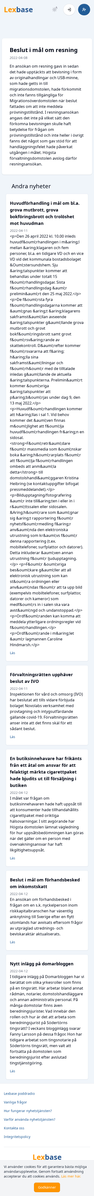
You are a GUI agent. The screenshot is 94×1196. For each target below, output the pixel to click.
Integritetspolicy (17, 1136)
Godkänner (47, 1187)
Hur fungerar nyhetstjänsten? (28, 1110)
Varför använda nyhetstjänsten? (29, 1119)
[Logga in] (69, 9)
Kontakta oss (14, 1128)
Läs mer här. (71, 1176)
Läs (12, 653)
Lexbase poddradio (19, 1093)
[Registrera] (84, 9)
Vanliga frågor (15, 1102)
